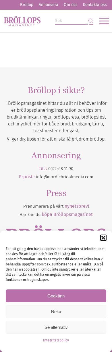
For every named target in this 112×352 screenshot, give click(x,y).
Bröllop (26, 4)
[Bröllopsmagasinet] (45, 20)
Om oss (71, 4)
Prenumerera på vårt (56, 206)
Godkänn (56, 295)
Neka (56, 311)
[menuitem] (27, 5)
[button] (103, 238)
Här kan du (56, 214)
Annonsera (48, 4)
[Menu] (101, 20)
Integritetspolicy (56, 340)
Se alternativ (56, 327)
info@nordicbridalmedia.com (64, 176)
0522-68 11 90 (60, 168)
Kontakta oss (95, 4)
